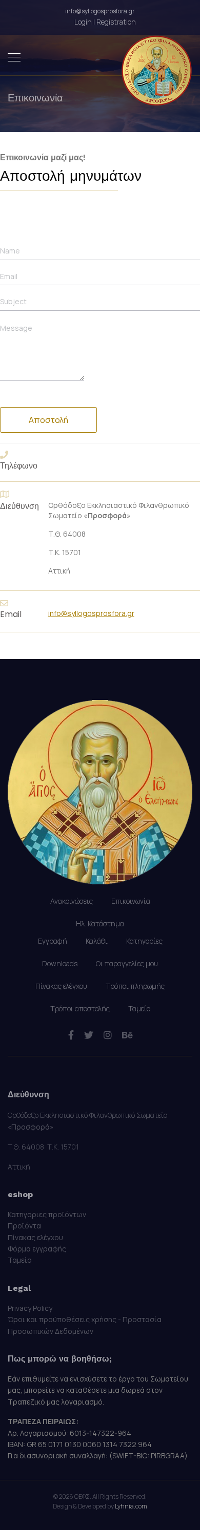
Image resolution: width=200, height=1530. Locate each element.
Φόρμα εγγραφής (37, 1248)
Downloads (59, 963)
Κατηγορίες (144, 941)
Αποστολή (48, 420)
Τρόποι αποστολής (80, 1008)
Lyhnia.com (131, 1506)
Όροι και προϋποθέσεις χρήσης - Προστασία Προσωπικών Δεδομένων (85, 1324)
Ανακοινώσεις (71, 901)
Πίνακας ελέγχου (61, 986)
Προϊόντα (24, 1225)
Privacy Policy (30, 1308)
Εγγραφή (52, 941)
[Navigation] (14, 58)
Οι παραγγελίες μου (127, 963)
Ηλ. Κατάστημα (100, 923)
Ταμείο (139, 1008)
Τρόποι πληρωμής (135, 986)
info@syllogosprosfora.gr (100, 11)
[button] (105, 21)
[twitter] (88, 1035)
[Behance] (127, 1035)
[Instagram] (108, 1035)
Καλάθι (97, 941)
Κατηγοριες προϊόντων (47, 1214)
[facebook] (71, 1035)
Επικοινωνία (130, 901)
